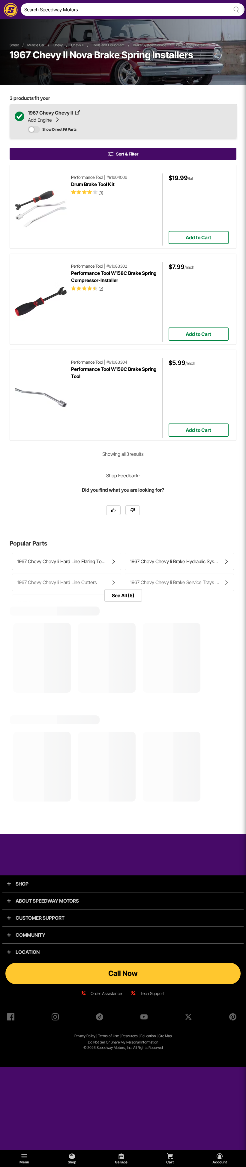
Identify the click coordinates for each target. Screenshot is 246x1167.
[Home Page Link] (9, 9)
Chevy (58, 45)
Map (168, 1036)
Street (14, 45)
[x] (189, 1018)
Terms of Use (108, 1036)
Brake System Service (149, 45)
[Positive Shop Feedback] (113, 510)
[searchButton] (235, 9)
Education (148, 1036)
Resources (130, 1036)
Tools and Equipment (108, 45)
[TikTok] (101, 1018)
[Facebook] (12, 1018)
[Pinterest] (234, 1018)
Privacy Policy (84, 1036)
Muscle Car (35, 45)
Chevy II (77, 45)
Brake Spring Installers (191, 45)
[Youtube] (145, 1018)
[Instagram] (56, 1018)
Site (161, 1036)
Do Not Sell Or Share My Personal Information (123, 1042)
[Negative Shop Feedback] (132, 510)
